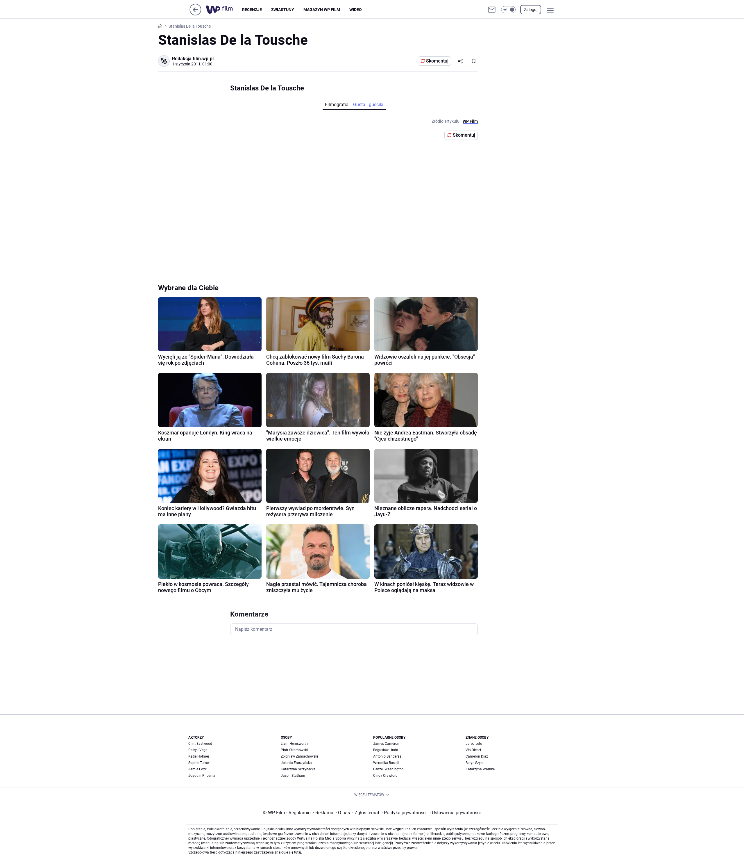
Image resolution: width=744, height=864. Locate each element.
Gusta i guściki (368, 104)
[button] (508, 9)
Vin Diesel (473, 750)
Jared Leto (474, 744)
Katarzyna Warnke (480, 769)
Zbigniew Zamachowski (299, 756)
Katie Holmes (199, 756)
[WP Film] (224, 9)
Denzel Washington (388, 769)
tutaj (297, 852)
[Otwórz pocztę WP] (491, 9)
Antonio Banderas (387, 756)
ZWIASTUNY (282, 9)
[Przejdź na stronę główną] (195, 14)
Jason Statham (293, 776)
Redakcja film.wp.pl (193, 58)
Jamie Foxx (197, 769)
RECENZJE (252, 9)
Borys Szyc (474, 763)
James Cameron (386, 744)
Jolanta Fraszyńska (296, 763)
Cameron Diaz (477, 756)
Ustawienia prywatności (455, 812)
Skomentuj (437, 61)
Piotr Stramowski (294, 750)
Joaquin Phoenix (201, 776)
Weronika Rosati (386, 763)
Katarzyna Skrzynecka (298, 769)
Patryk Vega (198, 750)
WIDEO (355, 9)
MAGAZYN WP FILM (321, 9)
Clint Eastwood (200, 744)
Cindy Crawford (385, 776)
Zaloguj (530, 9)
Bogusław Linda (385, 750)
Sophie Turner (199, 763)
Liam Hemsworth (294, 744)
